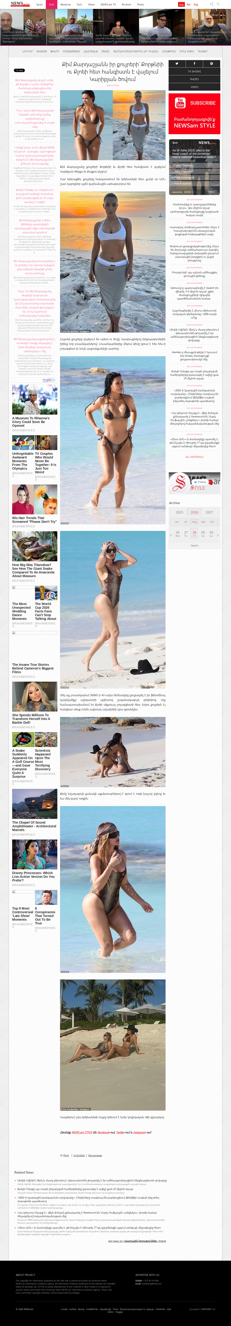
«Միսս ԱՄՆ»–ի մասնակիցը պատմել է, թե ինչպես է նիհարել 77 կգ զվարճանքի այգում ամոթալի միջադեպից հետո (89, 1227)
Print (66, 1155)
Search (194, 545)
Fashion (42, 51)
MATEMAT (206, 1309)
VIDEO (194, 87)
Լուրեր (28, 51)
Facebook (103, 1132)
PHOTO (194, 79)
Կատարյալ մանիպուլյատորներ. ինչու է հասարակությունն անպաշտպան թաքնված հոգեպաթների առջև (195, 230)
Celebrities (169, 51)
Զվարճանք (91, 51)
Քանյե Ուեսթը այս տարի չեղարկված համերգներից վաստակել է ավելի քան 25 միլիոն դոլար (76, 1189)
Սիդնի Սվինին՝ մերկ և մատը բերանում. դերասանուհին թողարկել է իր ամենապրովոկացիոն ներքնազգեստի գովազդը (92, 1180)
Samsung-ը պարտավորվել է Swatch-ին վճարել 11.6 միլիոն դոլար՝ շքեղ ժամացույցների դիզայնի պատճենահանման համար (194, 293)
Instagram (139, 1132)
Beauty (55, 51)
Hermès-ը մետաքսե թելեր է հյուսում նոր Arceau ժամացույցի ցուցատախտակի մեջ (194, 355)
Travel (105, 51)
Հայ (181, 4)
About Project (25, 1275)
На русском (95, 1155)
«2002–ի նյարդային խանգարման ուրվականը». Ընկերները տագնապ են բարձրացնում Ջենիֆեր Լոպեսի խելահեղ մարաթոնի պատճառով (88, 1199)
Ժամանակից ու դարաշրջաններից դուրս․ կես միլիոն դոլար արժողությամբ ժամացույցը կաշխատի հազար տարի (194, 209)
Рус (189, 4)
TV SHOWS (194, 71)
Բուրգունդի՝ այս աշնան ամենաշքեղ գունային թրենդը (194, 274)
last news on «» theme (137, 1241)
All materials (194, 456)
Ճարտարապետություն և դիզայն (135, 51)
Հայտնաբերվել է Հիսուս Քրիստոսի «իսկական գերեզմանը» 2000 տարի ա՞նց (194, 314)
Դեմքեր (203, 51)
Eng (196, 4)
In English (79, 1155)
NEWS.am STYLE (82, 1132)
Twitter (120, 1132)
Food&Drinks (71, 51)
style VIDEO (187, 51)
